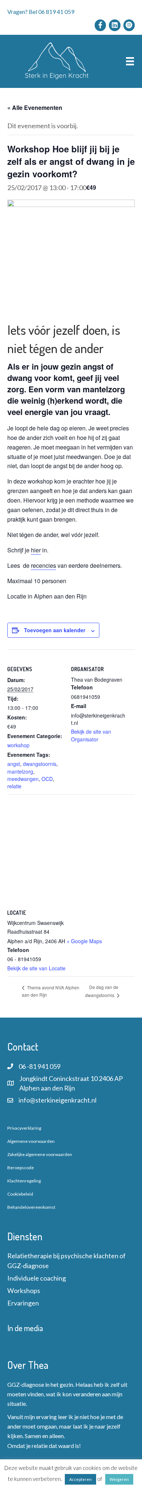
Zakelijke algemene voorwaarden (39, 1154)
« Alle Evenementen (34, 107)
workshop (18, 745)
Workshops (23, 1290)
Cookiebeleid (20, 1194)
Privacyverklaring (24, 1128)
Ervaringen (23, 1303)
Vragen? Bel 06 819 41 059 (40, 11)
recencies (43, 565)
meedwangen (23, 778)
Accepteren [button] (80, 1479)
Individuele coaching (36, 1278)
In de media (25, 1328)
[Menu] (130, 61)
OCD (47, 778)
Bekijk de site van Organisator (91, 735)
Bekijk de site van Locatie (36, 968)
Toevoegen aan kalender (54, 630)
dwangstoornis (39, 763)
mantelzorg (20, 771)
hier (36, 550)
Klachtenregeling (24, 1181)
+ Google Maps (84, 941)
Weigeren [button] (119, 1479)
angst (13, 763)
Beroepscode (20, 1167)
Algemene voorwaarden (31, 1141)
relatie (14, 786)
